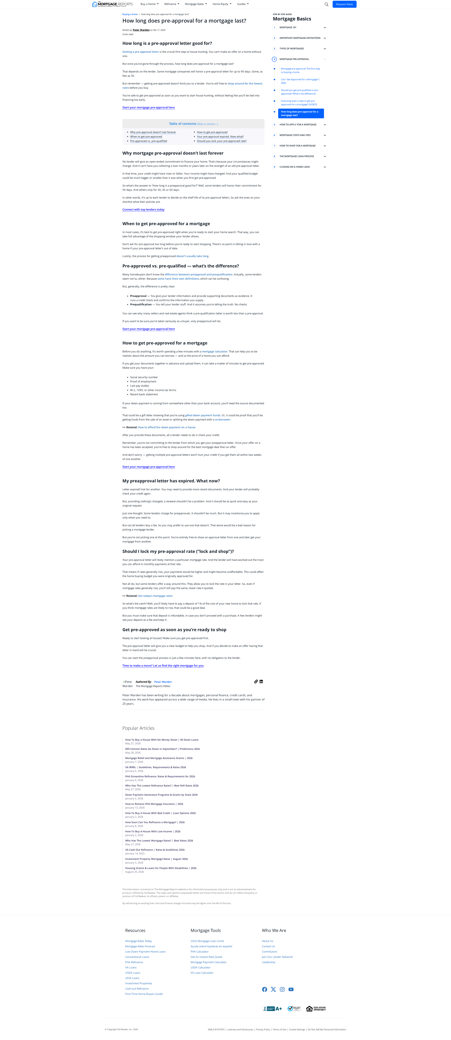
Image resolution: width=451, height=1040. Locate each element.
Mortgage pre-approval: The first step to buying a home (300, 70)
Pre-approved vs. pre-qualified (148, 141)
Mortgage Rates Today (138, 941)
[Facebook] (264, 989)
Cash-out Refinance (137, 988)
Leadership (268, 962)
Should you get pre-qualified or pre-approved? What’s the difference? (299, 92)
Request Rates (344, 4)
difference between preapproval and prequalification (198, 274)
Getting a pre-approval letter (140, 51)
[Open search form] (326, 4)
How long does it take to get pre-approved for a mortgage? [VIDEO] (299, 102)
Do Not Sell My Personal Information (327, 1029)
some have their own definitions (178, 278)
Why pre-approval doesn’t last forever (153, 132)
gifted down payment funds (202, 415)
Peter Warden (163, 682)
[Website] (256, 685)
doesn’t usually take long (192, 256)
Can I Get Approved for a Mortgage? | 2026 (300, 81)
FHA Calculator (200, 951)
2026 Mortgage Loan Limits (207, 941)
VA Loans (131, 967)
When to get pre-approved (146, 136)
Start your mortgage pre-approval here (148, 107)
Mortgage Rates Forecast (140, 946)
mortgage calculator (214, 351)
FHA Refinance (134, 962)
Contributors (269, 951)
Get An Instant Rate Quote (206, 957)
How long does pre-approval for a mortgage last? (299, 113)
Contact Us (268, 946)
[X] (273, 989)
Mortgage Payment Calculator (209, 962)
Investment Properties (138, 983)
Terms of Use (279, 1029)
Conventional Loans (137, 957)
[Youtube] (291, 989)
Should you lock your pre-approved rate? (221, 141)
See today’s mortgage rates (155, 595)
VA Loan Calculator (202, 972)
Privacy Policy (263, 1029)
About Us (267, 941)
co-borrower (222, 419)
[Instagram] (282, 989)
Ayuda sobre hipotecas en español (211, 946)
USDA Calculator (201, 967)
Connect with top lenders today (143, 209)
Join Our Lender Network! (277, 957)
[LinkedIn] (261, 685)
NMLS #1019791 (216, 1029)
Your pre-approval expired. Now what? (220, 136)
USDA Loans (132, 972)
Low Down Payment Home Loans (145, 951)
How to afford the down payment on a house (167, 427)
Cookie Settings (297, 1029)
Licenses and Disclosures (240, 1029)
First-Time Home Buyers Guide (144, 994)
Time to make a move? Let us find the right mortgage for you (163, 665)
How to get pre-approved (212, 132)
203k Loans (132, 978)
